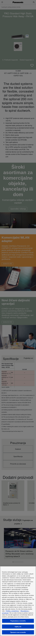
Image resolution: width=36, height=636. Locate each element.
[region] (18, 601)
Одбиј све (18, 627)
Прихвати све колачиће (18, 632)
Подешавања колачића (18, 621)
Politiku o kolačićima (12, 611)
